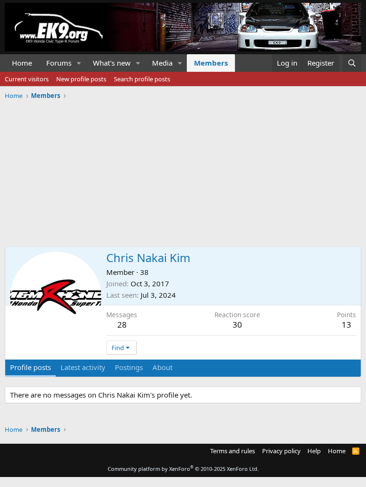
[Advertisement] (183, 169)
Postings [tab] (129, 367)
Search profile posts (142, 79)
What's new (112, 63)
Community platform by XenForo (183, 468)
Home (22, 63)
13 (346, 324)
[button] (79, 63)
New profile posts (81, 79)
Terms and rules (232, 451)
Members (211, 63)
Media (162, 63)
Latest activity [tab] (83, 367)
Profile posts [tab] (30, 367)
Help (314, 451)
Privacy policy (281, 451)
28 (122, 324)
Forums (58, 63)
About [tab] (162, 367)
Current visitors (27, 79)
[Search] (352, 63)
